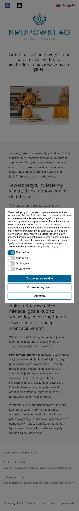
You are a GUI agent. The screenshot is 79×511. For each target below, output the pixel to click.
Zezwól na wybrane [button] (39, 287)
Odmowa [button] (39, 295)
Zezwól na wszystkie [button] (39, 278)
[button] (11, 252)
